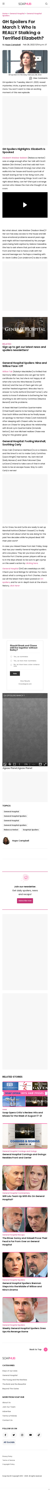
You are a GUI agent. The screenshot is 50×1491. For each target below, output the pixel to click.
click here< (15, 585)
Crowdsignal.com (25, 684)
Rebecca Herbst (11, 829)
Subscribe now (25, 900)
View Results (25, 681)
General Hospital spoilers (15, 825)
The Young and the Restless (14, 1380)
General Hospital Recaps (13, 1235)
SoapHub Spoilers (31, 829)
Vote (15, 673)
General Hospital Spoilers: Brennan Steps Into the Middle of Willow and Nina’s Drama (22, 1286)
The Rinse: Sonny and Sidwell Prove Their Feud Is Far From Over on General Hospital (24, 1241)
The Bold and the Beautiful (14, 1384)
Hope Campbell (13, 44)
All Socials (9, 1442)
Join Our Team (8, 1407)
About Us (6, 1402)
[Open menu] (3, 3)
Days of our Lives (9, 1371)
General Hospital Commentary (16, 1193)
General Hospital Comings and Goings (19, 1151)
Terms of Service (8, 1460)
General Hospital (10, 568)
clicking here (32, 563)
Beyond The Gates (10, 1388)
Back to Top (36, 1349)
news (4, 1109)
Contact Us (7, 1420)
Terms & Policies (9, 1416)
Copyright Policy (8, 1464)
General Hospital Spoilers (15, 816)
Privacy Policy (7, 1456)
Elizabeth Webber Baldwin (14, 157)
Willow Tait (7, 371)
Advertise (6, 1411)
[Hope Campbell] (7, 841)
